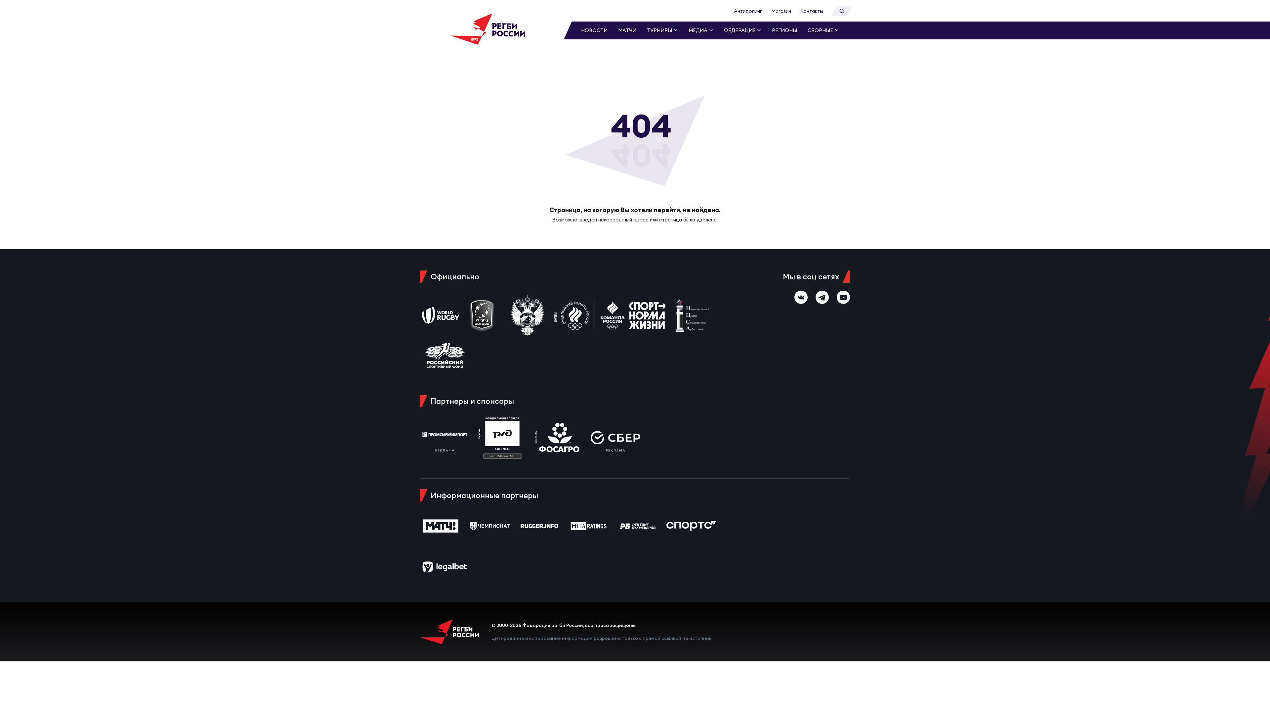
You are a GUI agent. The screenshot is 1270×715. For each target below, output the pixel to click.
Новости (594, 30)
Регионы (784, 30)
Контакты (811, 11)
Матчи (627, 30)
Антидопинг (748, 11)
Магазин (781, 11)
